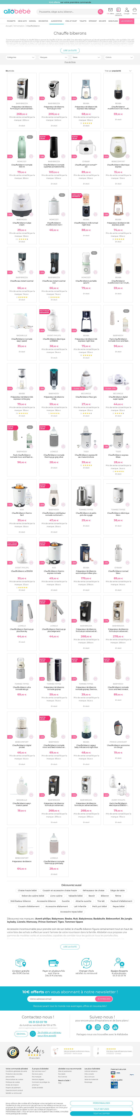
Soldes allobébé (37, 1088)
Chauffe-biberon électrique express (118, 166)
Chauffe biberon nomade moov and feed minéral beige (118, 689)
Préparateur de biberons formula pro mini (54, 108)
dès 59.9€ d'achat (20, 972)
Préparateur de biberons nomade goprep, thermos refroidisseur (86, 689)
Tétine (118, 896)
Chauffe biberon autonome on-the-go (118, 746)
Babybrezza (85, 918)
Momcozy (31, 922)
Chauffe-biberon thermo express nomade (54, 572)
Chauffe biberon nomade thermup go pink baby (54, 862)
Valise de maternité (91, 1079)
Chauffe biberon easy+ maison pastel (22, 804)
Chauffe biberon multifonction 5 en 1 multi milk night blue (118, 109)
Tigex (61, 922)
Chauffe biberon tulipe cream (22, 224)
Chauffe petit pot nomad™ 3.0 (86, 166)
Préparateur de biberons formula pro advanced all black (86, 631)
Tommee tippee (74, 922)
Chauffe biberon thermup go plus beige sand (54, 630)
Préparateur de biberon (21, 861)
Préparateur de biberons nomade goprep (54, 688)
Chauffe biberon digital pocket (21, 746)
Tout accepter (101, 1113)
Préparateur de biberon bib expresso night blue (86, 340)
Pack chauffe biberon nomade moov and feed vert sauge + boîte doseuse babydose (22, 458)
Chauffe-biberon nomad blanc (118, 572)
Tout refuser (101, 1109)
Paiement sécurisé (118, 1069)
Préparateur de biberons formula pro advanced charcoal (54, 805)
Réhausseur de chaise (93, 890)
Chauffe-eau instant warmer (21, 281)
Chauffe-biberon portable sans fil (86, 282)
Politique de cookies (13, 1082)
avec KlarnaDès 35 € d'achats (54, 973)
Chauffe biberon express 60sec (118, 456)
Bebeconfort (113, 918)
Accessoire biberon (46, 901)
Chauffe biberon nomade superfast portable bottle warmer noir (54, 167)
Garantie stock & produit (14, 1090)
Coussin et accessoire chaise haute (60, 890)
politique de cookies (19, 1114)
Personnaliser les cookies (14, 1079)
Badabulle (99, 918)
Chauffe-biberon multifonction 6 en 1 (54, 224)
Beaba (68, 918)
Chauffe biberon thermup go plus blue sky (22, 630)
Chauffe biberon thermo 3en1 (22, 514)
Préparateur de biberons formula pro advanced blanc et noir (21, 109)
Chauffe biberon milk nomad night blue (86, 224)
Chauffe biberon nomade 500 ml (21, 166)
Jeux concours (89, 1077)
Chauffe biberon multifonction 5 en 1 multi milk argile (118, 283)
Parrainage (88, 1082)
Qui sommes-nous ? (39, 1071)
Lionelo (21, 922)
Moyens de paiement (13, 1088)
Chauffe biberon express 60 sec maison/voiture (86, 456)
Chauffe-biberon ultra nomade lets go (22, 688)
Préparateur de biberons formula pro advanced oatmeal (118, 631)
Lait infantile (80, 906)
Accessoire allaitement (57, 906)
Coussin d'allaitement (29, 906)
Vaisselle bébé (75, 896)
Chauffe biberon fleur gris (86, 397)
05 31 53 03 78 (119, 975)
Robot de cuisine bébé (33, 896)
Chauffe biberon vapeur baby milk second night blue (86, 746)
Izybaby (11, 922)
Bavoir (92, 896)
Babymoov (58, 918)
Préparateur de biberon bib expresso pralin (118, 224)
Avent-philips (43, 918)
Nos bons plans (37, 1074)
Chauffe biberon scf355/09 (22, 571)
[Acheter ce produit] (31, 98)
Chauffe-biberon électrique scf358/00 (54, 340)
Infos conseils (89, 1074)
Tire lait (101, 901)
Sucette (66, 901)
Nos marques (36, 1077)
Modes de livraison (12, 1085)
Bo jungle (126, 918)
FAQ (59, 1083)
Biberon (105, 896)
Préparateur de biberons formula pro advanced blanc (86, 804)
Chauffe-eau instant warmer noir (54, 282)
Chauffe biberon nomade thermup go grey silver (54, 456)
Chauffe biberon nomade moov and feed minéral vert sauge (54, 747)
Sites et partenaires (65, 1071)
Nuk (75, 918)
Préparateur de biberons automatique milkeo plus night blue (86, 573)
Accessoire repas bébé (71, 912)
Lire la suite (70, 50)
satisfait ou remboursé (86, 972)
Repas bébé (119, 906)
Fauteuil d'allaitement (121, 901)
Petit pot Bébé (99, 906)
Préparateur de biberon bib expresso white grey (22, 398)
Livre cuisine (56, 896)
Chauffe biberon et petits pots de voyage (86, 514)
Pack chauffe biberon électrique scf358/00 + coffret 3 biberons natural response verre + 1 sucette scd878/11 (118, 807)
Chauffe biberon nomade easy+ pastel (21, 340)
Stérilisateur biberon (21, 901)
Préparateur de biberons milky (54, 398)
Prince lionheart (47, 922)
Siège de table (117, 890)
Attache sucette (83, 901)
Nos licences (62, 1077)
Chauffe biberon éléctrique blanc (118, 514)
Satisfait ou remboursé (13, 1093)
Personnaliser (101, 1103)
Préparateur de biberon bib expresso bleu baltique (86, 108)
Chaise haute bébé (27, 890)
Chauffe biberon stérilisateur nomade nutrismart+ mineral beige (54, 515)
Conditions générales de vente (16, 1071)
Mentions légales (38, 1079)
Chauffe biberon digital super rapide (118, 398)
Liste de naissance (90, 1071)
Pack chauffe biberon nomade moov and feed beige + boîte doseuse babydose (118, 342)
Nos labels (61, 1074)
